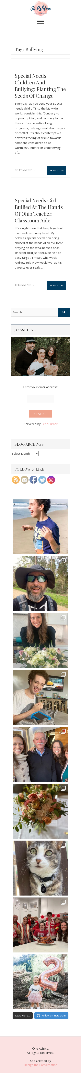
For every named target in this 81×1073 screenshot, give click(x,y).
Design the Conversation (40, 1065)
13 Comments (23, 285)
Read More (57, 170)
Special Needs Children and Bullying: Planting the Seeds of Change (40, 85)
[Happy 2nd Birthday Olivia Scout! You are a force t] (40, 981)
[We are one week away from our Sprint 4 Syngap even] (40, 526)
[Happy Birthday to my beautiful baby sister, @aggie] (40, 640)
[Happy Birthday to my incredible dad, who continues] (40, 754)
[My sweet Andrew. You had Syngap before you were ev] (40, 697)
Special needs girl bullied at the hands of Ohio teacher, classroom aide (39, 210)
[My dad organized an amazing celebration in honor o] (40, 925)
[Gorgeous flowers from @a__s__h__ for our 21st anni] (40, 811)
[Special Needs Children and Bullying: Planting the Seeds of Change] (40, 64)
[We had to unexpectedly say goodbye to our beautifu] (40, 868)
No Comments (23, 170)
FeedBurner (49, 424)
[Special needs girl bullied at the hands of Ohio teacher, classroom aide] (40, 189)
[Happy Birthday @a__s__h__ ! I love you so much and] (40, 583)
